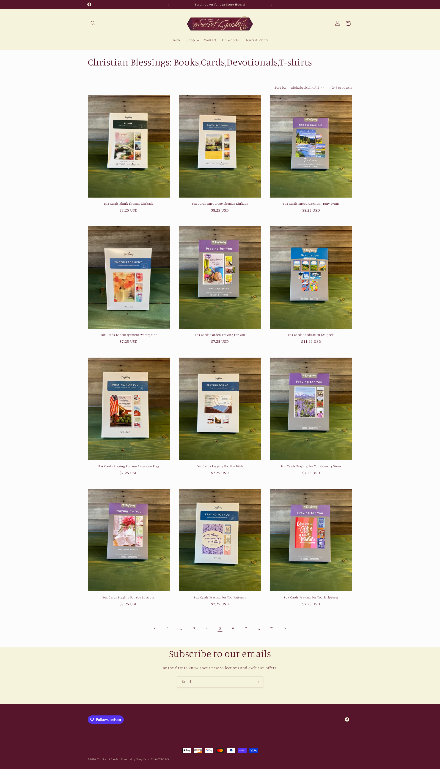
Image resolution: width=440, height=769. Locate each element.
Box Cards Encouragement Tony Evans (311, 203)
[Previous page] (155, 628)
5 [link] (220, 628)
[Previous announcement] (168, 4)
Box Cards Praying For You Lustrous (128, 597)
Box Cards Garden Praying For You (220, 335)
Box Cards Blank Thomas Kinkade (129, 203)
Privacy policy (160, 759)
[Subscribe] (258, 681)
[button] (93, 23)
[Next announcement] (272, 4)
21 (272, 628)
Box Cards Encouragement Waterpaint (128, 335)
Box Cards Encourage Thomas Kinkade (220, 203)
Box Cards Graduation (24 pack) (311, 335)
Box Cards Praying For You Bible (220, 466)
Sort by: (280, 87)
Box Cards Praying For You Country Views (311, 466)
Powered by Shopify (133, 759)
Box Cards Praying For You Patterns (220, 597)
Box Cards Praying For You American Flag (128, 466)
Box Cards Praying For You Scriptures (311, 597)
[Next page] (285, 628)
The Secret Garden (108, 759)
